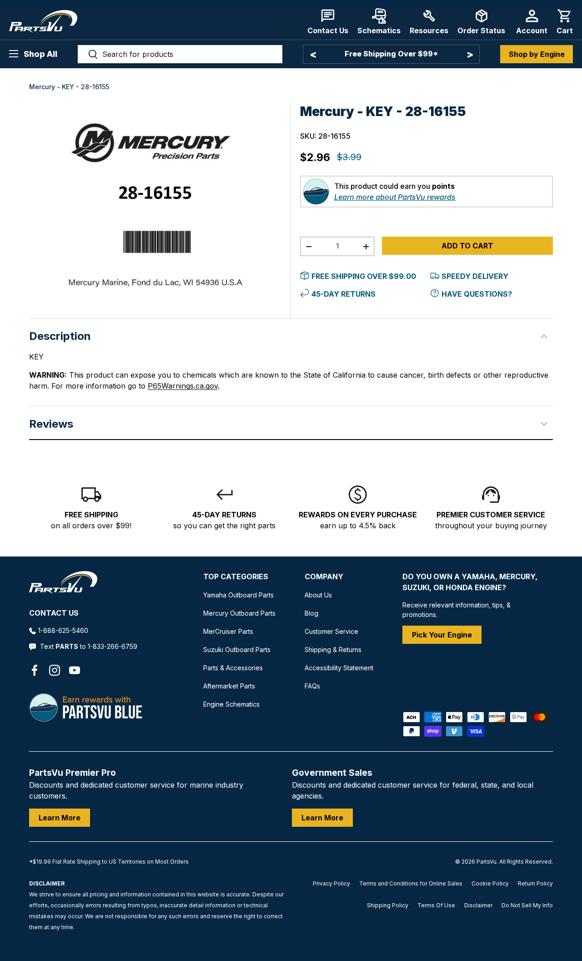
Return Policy (535, 933)
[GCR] (38, 763)
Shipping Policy (387, 954)
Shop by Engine (537, 54)
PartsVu (487, 911)
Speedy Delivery (475, 293)
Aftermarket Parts (229, 704)
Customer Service (331, 649)
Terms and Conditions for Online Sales (410, 933)
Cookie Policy (490, 933)
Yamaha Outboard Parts (238, 613)
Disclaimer (478, 954)
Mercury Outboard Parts (239, 631)
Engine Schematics (231, 722)
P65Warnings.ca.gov (183, 403)
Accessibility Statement (339, 685)
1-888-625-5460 (63, 648)
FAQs (312, 704)
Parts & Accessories (233, 685)
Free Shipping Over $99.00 (363, 293)
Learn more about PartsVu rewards (395, 214)
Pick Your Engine (442, 652)
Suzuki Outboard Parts (237, 667)
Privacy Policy (331, 933)
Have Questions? (477, 311)
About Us (318, 613)
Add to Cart (467, 263)
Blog (311, 631)
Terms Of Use (436, 954)
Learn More (59, 867)
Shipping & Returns (333, 667)
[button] (565, 21)
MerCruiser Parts (228, 649)
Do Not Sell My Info (527, 954)
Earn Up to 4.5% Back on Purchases (405, 53)
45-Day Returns (343, 311)
